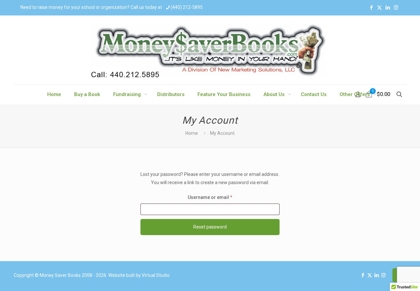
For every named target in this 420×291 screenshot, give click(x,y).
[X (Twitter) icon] (379, 8)
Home (191, 133)
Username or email (220, 197)
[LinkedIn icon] (387, 8)
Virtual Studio (156, 275)
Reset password (210, 227)
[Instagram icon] (395, 8)
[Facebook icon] (371, 8)
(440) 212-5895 (187, 7)
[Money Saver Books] (210, 49)
